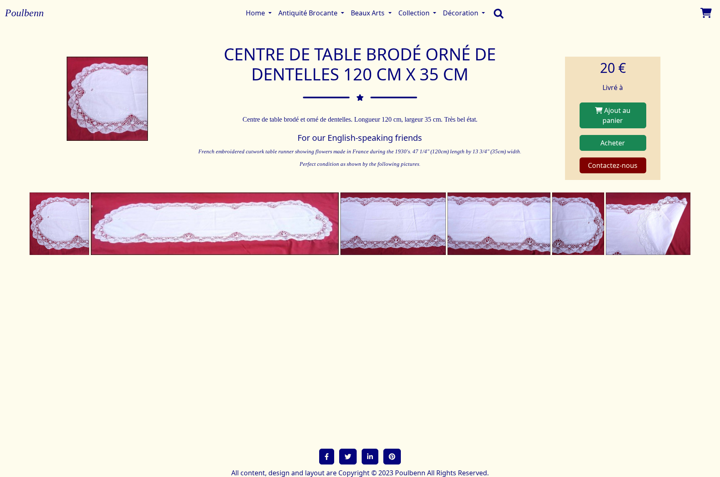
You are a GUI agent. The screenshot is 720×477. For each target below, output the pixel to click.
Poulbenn (24, 12)
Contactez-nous (613, 165)
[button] (326, 457)
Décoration (461, 12)
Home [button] (256, 12)
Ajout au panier (616, 115)
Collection (414, 12)
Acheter (612, 142)
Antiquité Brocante (308, 12)
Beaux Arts (368, 12)
